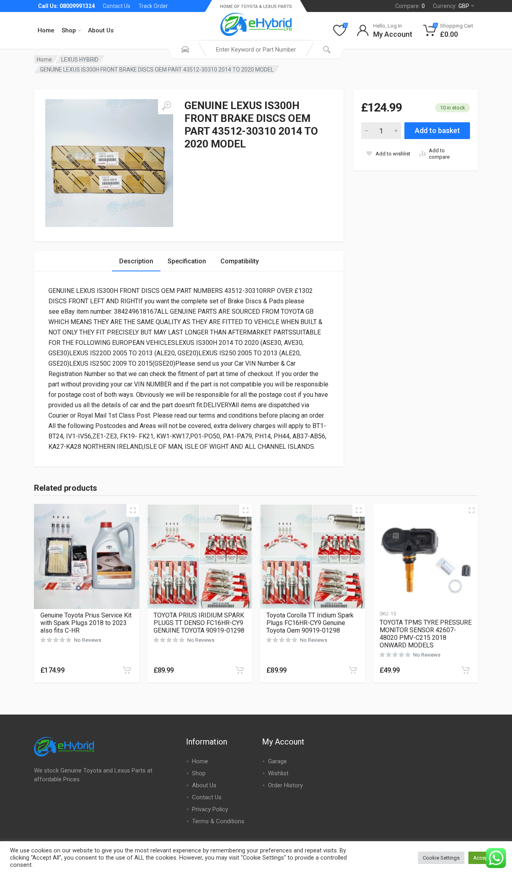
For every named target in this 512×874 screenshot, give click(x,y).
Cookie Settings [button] (441, 858)
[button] (127, 670)
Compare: (410, 6)
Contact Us (116, 6)
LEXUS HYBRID (79, 59)
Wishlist (278, 773)
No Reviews (87, 640)
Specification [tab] (187, 261)
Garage (277, 761)
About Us (101, 30)
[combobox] (256, 49)
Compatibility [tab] (239, 261)
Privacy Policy (210, 809)
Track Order (153, 6)
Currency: (451, 6)
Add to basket (437, 130)
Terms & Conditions (218, 821)
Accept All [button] (485, 858)
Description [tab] (136, 261)
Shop (69, 30)
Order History (285, 785)
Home (46, 30)
